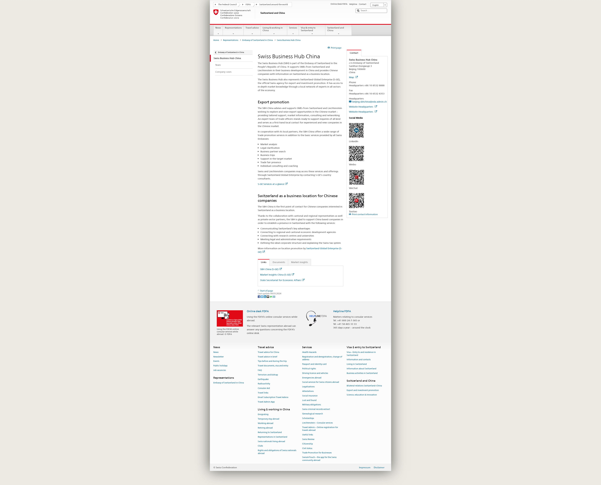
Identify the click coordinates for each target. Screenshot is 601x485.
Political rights (309, 368)
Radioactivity (264, 384)
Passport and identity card (314, 364)
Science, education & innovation (362, 395)
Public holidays (220, 365)
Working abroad (265, 423)
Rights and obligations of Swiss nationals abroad (277, 452)
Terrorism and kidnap (268, 375)
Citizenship (307, 444)
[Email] (274, 296)
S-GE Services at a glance (271, 184)
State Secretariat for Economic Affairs (280, 280)
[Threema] (268, 296)
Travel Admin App (266, 402)
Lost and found (309, 400)
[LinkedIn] (265, 296)
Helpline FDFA (342, 311)
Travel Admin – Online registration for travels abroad (320, 428)
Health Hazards (309, 352)
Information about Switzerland (361, 368)
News (218, 27)
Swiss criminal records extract (316, 409)
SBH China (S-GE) (269, 269)
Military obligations (311, 405)
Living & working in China (273, 29)
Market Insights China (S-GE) (275, 274)
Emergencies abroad (311, 378)
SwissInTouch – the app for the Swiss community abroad (319, 458)
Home (216, 40)
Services (293, 27)
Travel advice (252, 27)
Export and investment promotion (363, 390)
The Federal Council (227, 4)
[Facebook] (259, 296)
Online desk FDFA (258, 311)
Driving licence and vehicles (315, 373)
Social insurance (309, 396)
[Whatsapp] (271, 296)
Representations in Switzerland (272, 437)
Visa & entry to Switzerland (308, 29)
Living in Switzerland (357, 364)
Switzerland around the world (273, 4)
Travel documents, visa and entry (273, 365)
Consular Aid (264, 388)
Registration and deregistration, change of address (322, 358)
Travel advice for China (268, 352)
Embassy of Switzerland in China (257, 40)
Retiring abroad (265, 428)
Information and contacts (359, 360)
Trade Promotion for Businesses (317, 453)
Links (262, 262)
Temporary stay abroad (268, 419)
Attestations (308, 391)
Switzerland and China (335, 29)
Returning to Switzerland (270, 432)
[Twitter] (262, 296)
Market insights (299, 262)
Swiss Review (308, 439)
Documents (279, 262)
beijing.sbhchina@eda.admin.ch (369, 101)
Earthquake (263, 379)
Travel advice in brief (267, 357)
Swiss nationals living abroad (271, 441)
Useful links (307, 434)
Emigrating (263, 414)
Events (216, 361)
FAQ (260, 370)
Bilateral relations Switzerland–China (364, 385)
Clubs (260, 446)
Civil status (307, 448)
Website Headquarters (361, 106)
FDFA (248, 4)
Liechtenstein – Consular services (317, 423)
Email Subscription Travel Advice (273, 397)
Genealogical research (312, 414)
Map (351, 77)
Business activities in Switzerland (362, 373)
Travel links (263, 393)
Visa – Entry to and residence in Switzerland (361, 353)
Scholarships (308, 418)
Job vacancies (219, 370)
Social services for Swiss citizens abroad (320, 382)
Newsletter (218, 357)
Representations (233, 27)
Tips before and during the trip (272, 361)
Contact (352, 52)
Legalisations (308, 386)
